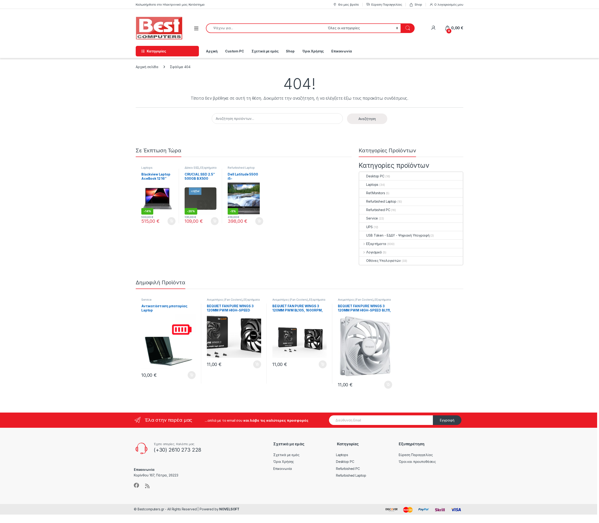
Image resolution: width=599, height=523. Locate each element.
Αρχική (212, 51)
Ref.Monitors (375, 193)
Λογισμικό (374, 252)
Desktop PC (375, 176)
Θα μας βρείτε (348, 4)
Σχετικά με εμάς (265, 51)
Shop (418, 4)
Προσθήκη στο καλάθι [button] (167, 221)
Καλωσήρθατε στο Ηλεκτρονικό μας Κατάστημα (170, 4)
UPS (369, 227)
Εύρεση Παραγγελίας (386, 4)
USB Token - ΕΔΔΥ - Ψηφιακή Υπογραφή (397, 235)
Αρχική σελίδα (147, 67)
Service (372, 218)
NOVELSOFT (229, 509)
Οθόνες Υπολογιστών (383, 261)
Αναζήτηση (367, 119)
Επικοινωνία (341, 51)
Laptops (147, 167)
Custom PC (234, 51)
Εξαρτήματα (208, 167)
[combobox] (265, 28)
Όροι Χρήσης (313, 51)
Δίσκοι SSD (192, 167)
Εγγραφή (447, 420)
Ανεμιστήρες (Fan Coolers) (224, 299)
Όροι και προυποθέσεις (417, 462)
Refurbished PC (378, 210)
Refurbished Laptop (241, 167)
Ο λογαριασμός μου (448, 4)
